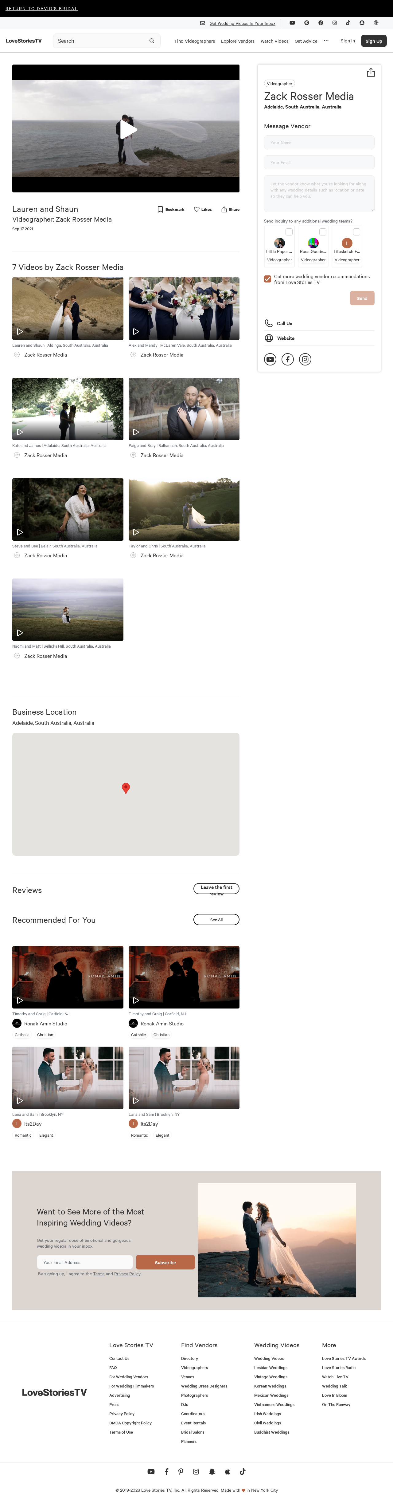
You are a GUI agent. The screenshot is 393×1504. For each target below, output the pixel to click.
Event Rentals (193, 1423)
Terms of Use (121, 1432)
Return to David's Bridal (42, 8)
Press (114, 1404)
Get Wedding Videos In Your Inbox (242, 23)
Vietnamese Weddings (274, 1404)
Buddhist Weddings (271, 1432)
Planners (188, 1441)
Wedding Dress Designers (204, 1386)
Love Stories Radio (339, 1367)
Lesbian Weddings (270, 1367)
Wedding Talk (334, 1386)
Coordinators (192, 1413)
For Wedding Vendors (128, 1377)
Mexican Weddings (271, 1395)
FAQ (113, 1367)
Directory (189, 1358)
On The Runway (336, 1404)
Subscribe (165, 1262)
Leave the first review (216, 888)
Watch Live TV (335, 1377)
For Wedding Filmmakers (131, 1386)
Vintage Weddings (270, 1377)
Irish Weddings (267, 1413)
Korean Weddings (270, 1386)
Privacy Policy (127, 1273)
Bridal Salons (192, 1432)
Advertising (119, 1395)
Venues (187, 1377)
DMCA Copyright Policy (130, 1423)
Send (362, 298)
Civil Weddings (267, 1423)
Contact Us (119, 1358)
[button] (125, 128)
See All (216, 919)
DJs (184, 1404)
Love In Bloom (334, 1395)
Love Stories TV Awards (344, 1358)
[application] (125, 128)
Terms (99, 1273)
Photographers (194, 1395)
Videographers (194, 1367)
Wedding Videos (269, 1358)
